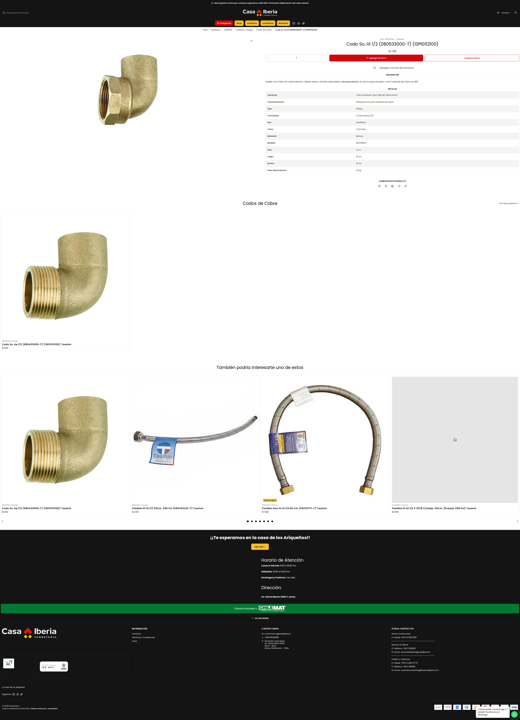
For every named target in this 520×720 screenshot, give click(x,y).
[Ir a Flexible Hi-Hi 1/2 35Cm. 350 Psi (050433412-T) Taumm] (195, 440)
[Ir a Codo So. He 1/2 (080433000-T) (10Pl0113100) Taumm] (65, 276)
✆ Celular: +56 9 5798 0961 (404, 637)
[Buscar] (4, 12)
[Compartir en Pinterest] (399, 186)
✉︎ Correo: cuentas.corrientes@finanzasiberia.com (415, 670)
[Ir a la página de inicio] (260, 12)
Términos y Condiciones (143, 637)
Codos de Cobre (264, 30)
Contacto (136, 633)
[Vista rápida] (126, 275)
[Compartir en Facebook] (379, 186)
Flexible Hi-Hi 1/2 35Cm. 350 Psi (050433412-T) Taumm (167, 508)
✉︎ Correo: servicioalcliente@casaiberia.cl (410, 652)
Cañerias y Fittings (244, 30)
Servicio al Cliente (399, 644)
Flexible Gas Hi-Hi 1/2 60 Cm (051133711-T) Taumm (294, 508)
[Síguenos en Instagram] (293, 23)
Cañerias (228, 30)
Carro (134, 641)
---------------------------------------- (413, 641)
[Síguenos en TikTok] (303, 23)
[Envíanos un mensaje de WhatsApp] (514, 714)
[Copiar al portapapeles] (405, 186)
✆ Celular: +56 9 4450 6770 (404, 663)
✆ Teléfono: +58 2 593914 (403, 666)
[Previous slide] (3, 521)
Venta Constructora (400, 633)
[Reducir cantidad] (268, 58)
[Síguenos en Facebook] (298, 23)
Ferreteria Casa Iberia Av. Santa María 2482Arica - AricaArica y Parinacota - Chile (277, 645)
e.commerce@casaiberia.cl (278, 633)
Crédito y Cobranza (400, 659)
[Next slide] (517, 521)
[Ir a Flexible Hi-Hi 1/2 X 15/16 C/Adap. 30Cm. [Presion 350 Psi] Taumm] (455, 440)
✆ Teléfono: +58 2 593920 (403, 648)
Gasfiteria (215, 30)
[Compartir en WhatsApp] (392, 186)
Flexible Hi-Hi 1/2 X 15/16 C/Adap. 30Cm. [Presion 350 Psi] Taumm (434, 508)
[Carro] (515, 13)
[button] (224, 23)
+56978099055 (272, 637)
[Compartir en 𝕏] (386, 186)
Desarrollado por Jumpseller (44, 708)
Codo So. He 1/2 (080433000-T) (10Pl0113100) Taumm (36, 344)
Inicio (205, 30)
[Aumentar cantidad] (325, 58)
